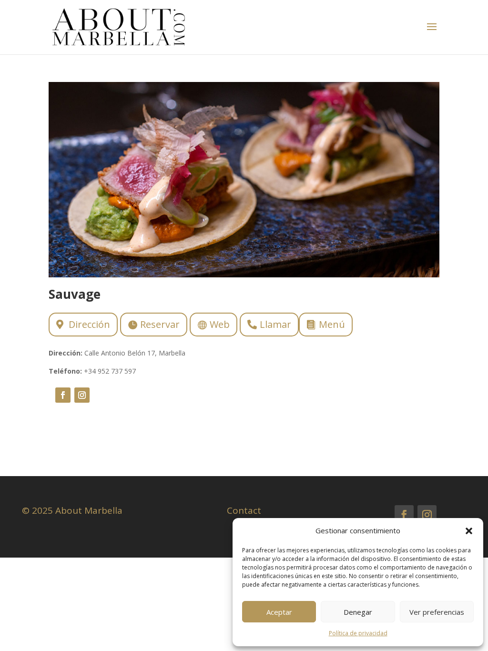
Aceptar (279, 612)
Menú (332, 324)
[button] (469, 531)
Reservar (160, 324)
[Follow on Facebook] (63, 395)
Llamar (275, 324)
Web (220, 324)
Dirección (89, 324)
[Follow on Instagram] (82, 395)
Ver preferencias (436, 612)
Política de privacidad (358, 633)
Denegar (358, 612)
